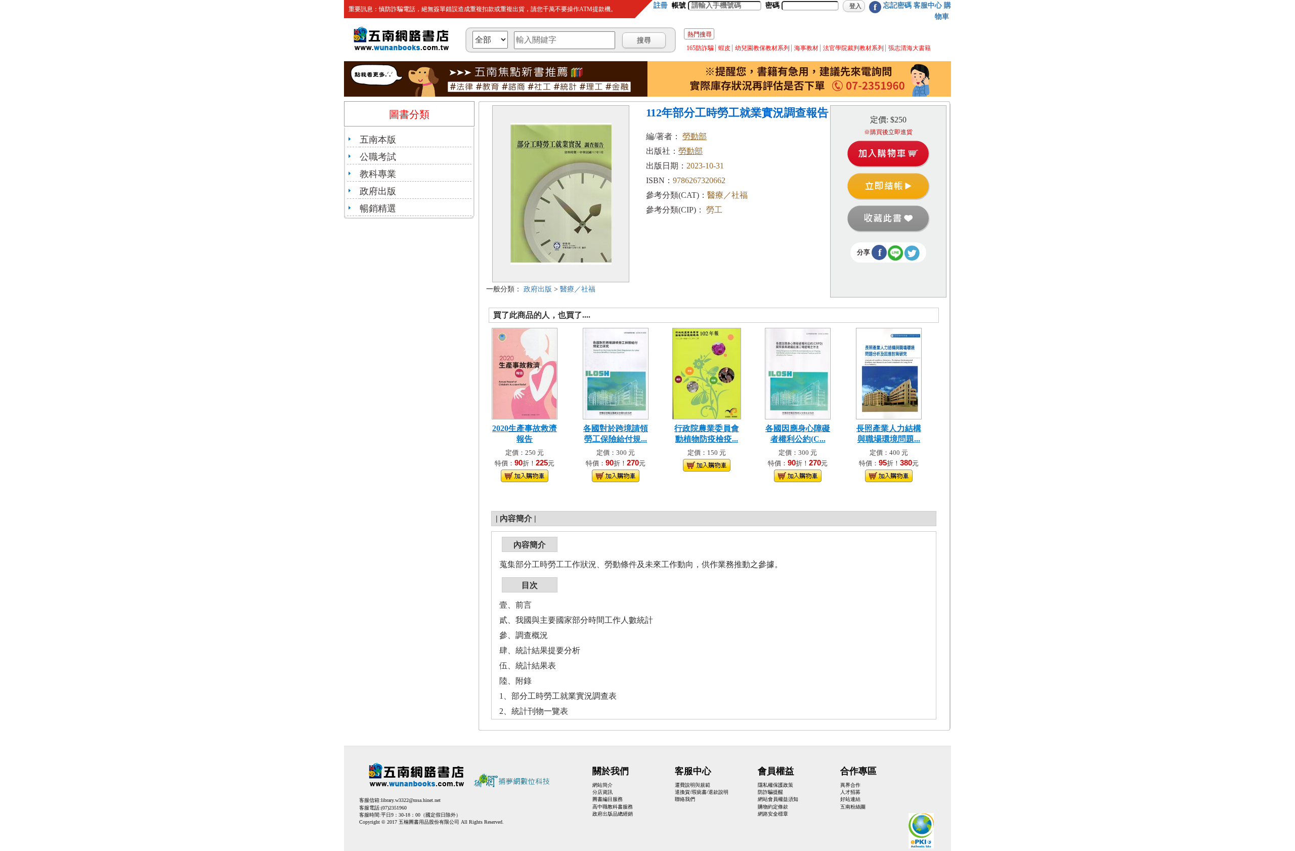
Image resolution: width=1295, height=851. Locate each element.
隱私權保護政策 (775, 785)
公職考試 (378, 157)
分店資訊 (602, 792)
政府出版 (378, 191)
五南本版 (378, 140)
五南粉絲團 (853, 807)
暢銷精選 (378, 208)
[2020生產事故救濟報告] (524, 372)
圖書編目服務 (607, 799)
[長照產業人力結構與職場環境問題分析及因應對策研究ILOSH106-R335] (888, 372)
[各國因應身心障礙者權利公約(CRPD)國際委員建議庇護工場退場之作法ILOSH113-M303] (797, 372)
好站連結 (850, 799)
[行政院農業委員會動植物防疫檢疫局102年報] (707, 372)
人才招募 (850, 792)
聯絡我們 (685, 799)
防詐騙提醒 (770, 792)
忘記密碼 (897, 5)
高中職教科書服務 (612, 807)
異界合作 (850, 785)
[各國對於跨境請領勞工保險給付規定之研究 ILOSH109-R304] (615, 372)
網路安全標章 (773, 814)
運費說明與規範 (692, 785)
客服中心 (928, 5)
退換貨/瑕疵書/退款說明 (701, 792)
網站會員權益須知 (778, 799)
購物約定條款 (773, 807)
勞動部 (694, 136)
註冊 (661, 5)
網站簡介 (602, 785)
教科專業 (378, 174)
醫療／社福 (577, 289)
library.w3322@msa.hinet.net (411, 800)
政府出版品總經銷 (612, 814)
